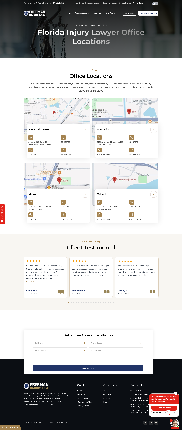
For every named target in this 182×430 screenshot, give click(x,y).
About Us (86, 25)
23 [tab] (105, 302)
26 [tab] (110, 302)
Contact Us (129, 13)
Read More (30, 282)
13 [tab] (88, 302)
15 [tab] (91, 302)
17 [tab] (95, 302)
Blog (105, 402)
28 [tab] (113, 302)
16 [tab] (93, 302)
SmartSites (64, 423)
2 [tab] (69, 302)
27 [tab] (112, 302)
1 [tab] (68, 302)
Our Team (107, 394)
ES (156, 4)
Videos (106, 391)
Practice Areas (83, 398)
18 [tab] (96, 302)
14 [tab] (90, 302)
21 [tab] (101, 302)
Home (77, 25)
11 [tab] (85, 302)
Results (106, 398)
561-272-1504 (135, 391)
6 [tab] (76, 302)
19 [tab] (98, 302)
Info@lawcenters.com (139, 394)
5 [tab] (75, 302)
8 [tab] (80, 302)
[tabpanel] (45, 277)
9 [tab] (81, 302)
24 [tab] (107, 302)
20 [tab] (100, 302)
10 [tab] (83, 302)
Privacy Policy (83, 406)
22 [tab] (103, 302)
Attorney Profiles (84, 402)
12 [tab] (86, 302)
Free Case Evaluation (148, 13)
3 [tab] (71, 302)
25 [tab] (108, 302)
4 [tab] (73, 302)
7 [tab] (78, 302)
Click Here (138, 3)
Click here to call (12, 427)
